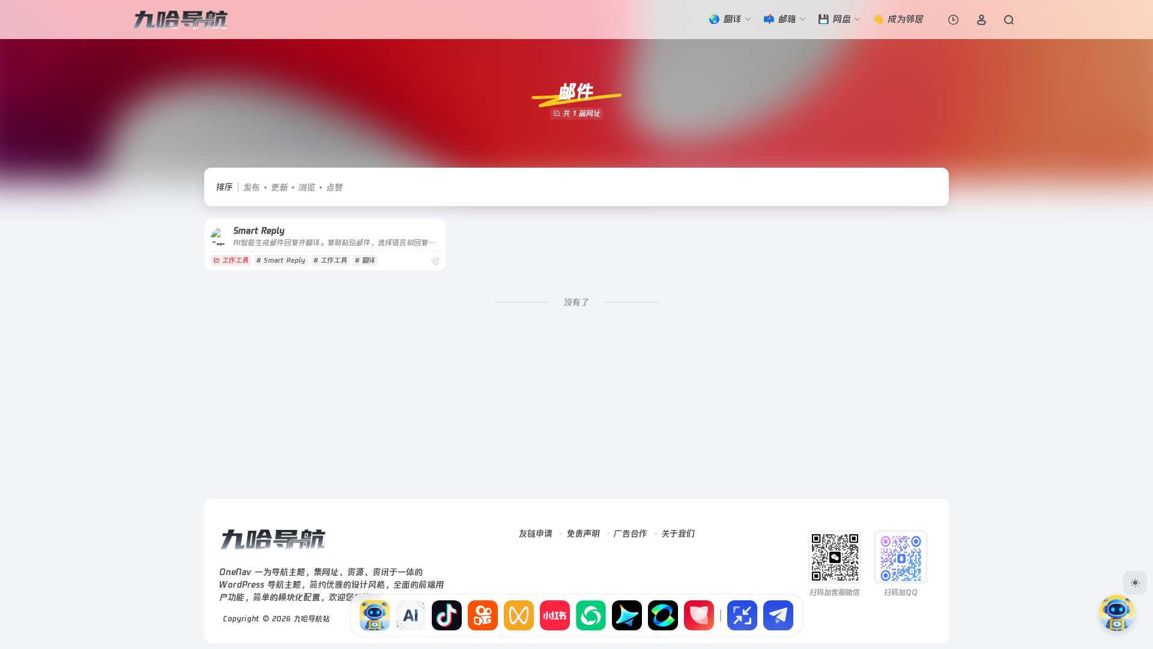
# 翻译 (365, 260)
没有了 (576, 302)
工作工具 (235, 260)
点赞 (334, 187)
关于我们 (678, 533)
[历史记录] (953, 19)
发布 (251, 187)
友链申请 (535, 533)
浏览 (306, 187)
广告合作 (630, 533)
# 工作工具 (330, 260)
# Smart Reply (281, 260)
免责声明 (583, 533)
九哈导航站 (312, 619)
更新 (279, 187)
